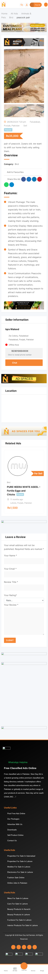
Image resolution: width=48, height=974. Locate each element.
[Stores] (33, 968)
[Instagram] (19, 947)
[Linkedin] (24, 947)
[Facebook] (13, 947)
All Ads (15, 970)
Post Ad (24, 970)
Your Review (11, 604)
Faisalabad (35, 122)
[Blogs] (42, 968)
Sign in (27, 5)
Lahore (13, 503)
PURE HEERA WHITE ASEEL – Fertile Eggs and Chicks (23, 491)
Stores (33, 970)
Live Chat (22, 5)
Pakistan (16, 125)
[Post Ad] (24, 965)
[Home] (6, 968)
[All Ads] (15, 968)
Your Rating (10, 595)
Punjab (7, 125)
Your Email (10, 568)
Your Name (10, 555)
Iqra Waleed (12, 329)
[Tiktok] (35, 947)
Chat (14, 362)
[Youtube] (29, 947)
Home (6, 970)
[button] (46, 5)
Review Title (11, 582)
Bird (17, 164)
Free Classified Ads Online (20, 768)
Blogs (42, 970)
